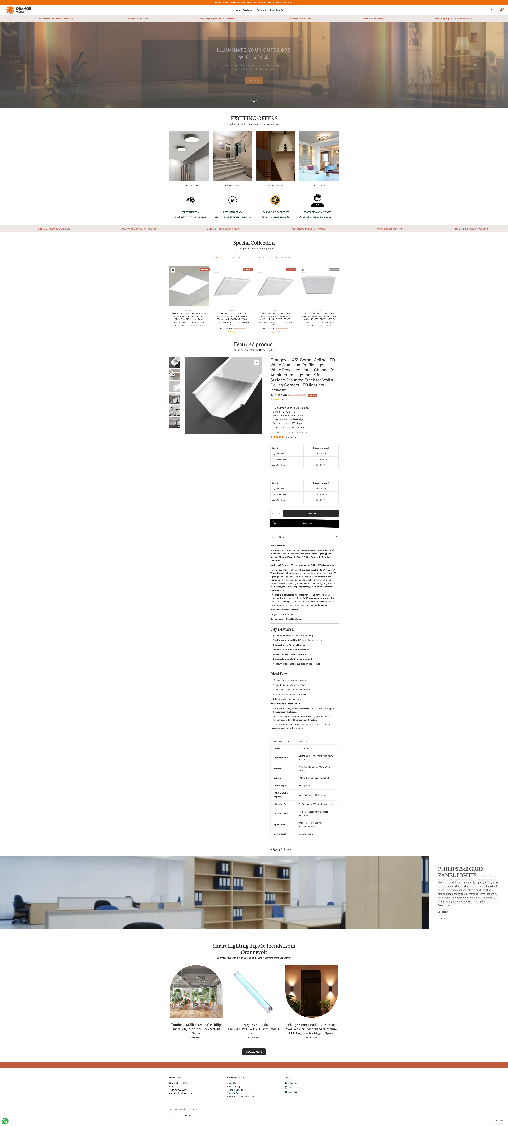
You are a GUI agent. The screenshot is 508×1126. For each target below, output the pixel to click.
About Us (231, 1083)
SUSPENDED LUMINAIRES (290, 257)
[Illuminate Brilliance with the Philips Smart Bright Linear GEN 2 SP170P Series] (196, 991)
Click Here (291, 619)
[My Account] (496, 10)
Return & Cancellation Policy (240, 1096)
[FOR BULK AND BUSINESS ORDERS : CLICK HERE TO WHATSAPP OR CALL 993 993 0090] (254, 2)
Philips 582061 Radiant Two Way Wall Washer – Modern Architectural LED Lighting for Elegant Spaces (312, 1028)
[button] (254, 86)
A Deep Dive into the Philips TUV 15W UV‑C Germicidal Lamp (254, 1028)
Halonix (189, 310)
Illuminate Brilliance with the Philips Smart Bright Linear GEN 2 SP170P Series (196, 1028)
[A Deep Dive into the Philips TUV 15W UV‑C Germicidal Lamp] (254, 991)
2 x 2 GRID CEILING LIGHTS (229, 257)
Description (277, 537)
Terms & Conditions (236, 1090)
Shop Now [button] (443, 912)
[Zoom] (256, 362)
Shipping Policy (234, 1093)
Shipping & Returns (281, 849)
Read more (196, 1038)
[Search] (493, 10)
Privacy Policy (233, 1086)
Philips (232, 310)
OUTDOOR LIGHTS (260, 257)
